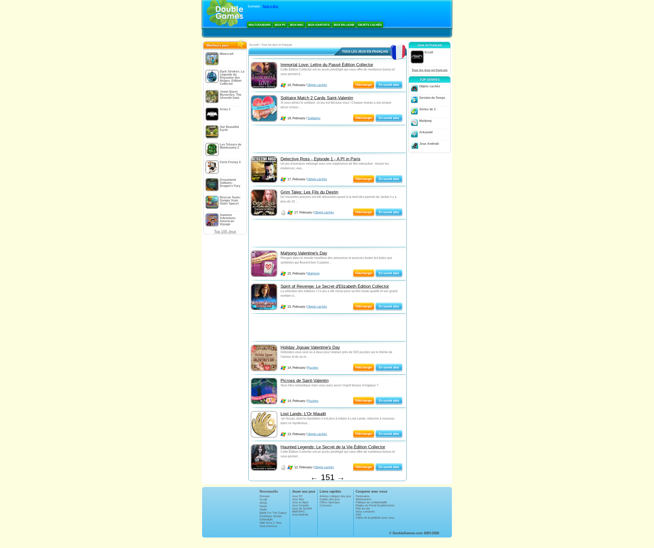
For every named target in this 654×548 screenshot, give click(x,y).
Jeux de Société (302, 508)
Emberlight (266, 519)
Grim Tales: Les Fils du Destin (309, 192)
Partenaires (363, 496)
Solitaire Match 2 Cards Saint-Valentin (317, 98)
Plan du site (363, 508)
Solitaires (313, 118)
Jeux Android (429, 144)
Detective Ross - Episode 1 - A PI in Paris (320, 159)
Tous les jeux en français (430, 70)
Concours (326, 505)
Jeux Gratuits (318, 24)
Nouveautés (269, 491)
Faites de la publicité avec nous (375, 517)
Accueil (253, 44)
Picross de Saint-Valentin (305, 380)
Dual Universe (268, 526)
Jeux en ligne (343, 24)
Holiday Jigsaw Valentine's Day (310, 347)
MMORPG (298, 511)
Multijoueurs (260, 24)
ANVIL (263, 502)
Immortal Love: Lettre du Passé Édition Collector (327, 64)
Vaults (263, 509)
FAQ (358, 514)
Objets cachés (370, 24)
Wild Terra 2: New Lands (271, 524)
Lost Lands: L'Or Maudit (303, 413)
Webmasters (363, 499)
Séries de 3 (427, 109)
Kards (263, 506)
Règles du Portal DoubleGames (375, 505)
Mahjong (313, 273)
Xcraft (263, 499)
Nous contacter (365, 511)
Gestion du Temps (432, 98)
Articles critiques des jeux (335, 496)
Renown (265, 496)
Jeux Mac (296, 24)
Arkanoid (426, 132)
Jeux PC (280, 24)
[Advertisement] (327, 140)
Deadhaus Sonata (271, 516)
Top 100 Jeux (225, 231)
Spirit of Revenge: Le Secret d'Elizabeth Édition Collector (335, 286)
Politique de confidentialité (371, 502)
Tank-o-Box (270, 6)
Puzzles (312, 368)
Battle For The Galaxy (273, 512)
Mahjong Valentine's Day (304, 253)
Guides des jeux (330, 499)
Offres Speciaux (330, 502)
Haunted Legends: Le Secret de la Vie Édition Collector (333, 447)
